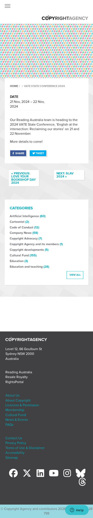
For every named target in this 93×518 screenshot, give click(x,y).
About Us (12, 395)
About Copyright (17, 400)
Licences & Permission (22, 405)
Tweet (39, 153)
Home (14, 86)
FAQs (9, 425)
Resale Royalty (16, 377)
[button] (7, 7)
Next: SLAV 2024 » (65, 175)
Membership (14, 410)
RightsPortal (14, 382)
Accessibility (14, 453)
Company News (21, 233)
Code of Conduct (21, 227)
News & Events (16, 420)
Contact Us (13, 438)
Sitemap (11, 458)
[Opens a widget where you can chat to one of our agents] (77, 510)
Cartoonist (17, 222)
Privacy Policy (15, 443)
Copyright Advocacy (24, 238)
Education (17, 261)
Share (19, 153)
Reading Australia (18, 372)
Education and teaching (26, 267)
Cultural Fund (19, 255)
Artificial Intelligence (24, 216)
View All (75, 274)
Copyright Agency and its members (34, 244)
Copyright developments (27, 250)
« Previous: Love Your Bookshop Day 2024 (23, 178)
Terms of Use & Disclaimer (25, 448)
